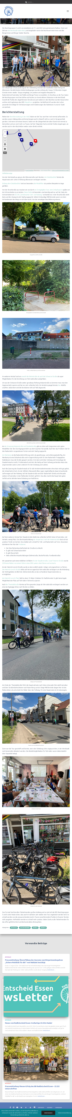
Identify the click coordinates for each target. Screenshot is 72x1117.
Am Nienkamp (7, 455)
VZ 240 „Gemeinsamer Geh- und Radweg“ (28, 195)
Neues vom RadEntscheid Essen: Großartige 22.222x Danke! (28, 1023)
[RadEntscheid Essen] (9, 11)
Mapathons (28, 102)
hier (59, 385)
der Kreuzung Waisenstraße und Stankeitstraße (20, 446)
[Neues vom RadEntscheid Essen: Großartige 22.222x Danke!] (36, 996)
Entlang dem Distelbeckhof (11, 183)
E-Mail (34, 1107)
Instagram (13, 1107)
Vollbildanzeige (7, 173)
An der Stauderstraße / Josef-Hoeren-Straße (48, 561)
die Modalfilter (39, 183)
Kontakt (49, 1107)
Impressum (58, 1107)
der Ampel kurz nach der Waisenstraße (46, 539)
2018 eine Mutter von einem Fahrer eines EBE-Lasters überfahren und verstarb (29, 563)
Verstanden (48, 1113)
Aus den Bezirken (24, 927)
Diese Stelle (28, 192)
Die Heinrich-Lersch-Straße (11, 569)
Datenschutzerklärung (64, 1113)
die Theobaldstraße (12, 584)
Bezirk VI (43, 927)
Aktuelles (14, 927)
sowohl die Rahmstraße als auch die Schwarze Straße (39, 376)
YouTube (17, 1107)
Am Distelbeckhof (50, 177)
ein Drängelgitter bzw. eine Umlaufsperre (48, 190)
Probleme (21, 544)
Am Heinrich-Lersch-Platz (10, 578)
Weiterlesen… (51, 970)
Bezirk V (35, 927)
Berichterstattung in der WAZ (20, 116)
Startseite (41, 1107)
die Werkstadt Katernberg (17, 30)
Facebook (10, 1107)
